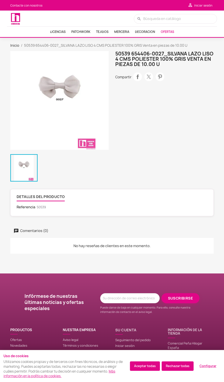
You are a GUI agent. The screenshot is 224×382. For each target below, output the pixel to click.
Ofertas (16, 340)
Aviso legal (70, 340)
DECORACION (145, 32)
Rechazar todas (177, 366)
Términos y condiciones (80, 345)
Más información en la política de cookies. (59, 373)
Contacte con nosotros (26, 5)
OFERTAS (167, 32)
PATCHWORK (80, 32)
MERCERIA (121, 32)
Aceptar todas (145, 366)
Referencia (26, 207)
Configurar (208, 366)
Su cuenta (125, 330)
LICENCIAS (58, 32)
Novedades (18, 345)
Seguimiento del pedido (133, 340)
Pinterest (160, 76)
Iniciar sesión (125, 346)
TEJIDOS (102, 32)
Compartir (137, 76)
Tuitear (148, 76)
